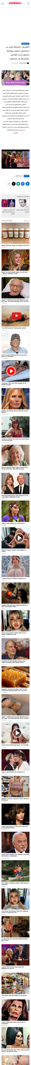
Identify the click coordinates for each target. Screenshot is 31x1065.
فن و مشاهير (25, 43)
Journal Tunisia (22, 63)
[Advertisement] (15, 26)
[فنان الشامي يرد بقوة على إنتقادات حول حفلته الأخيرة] (8, 203)
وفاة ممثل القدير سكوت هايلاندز (22, 211)
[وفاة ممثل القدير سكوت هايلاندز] (22, 203)
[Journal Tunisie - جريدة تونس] (15, 3)
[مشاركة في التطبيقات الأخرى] (9, 184)
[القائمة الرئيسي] (28, 3)
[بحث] (3, 3)
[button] (23, 184)
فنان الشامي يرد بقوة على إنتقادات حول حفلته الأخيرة (8, 212)
